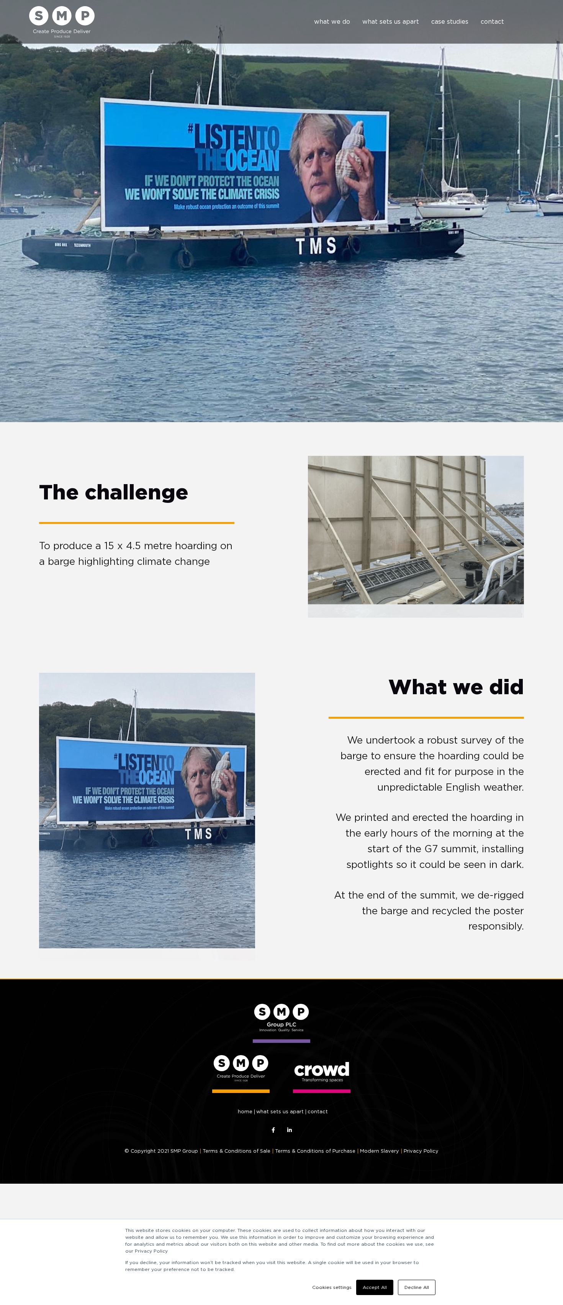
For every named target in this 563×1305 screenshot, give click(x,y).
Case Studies (449, 22)
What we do (332, 22)
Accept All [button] (375, 1287)
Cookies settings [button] (332, 1287)
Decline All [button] (416, 1287)
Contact (492, 22)
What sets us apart (390, 22)
